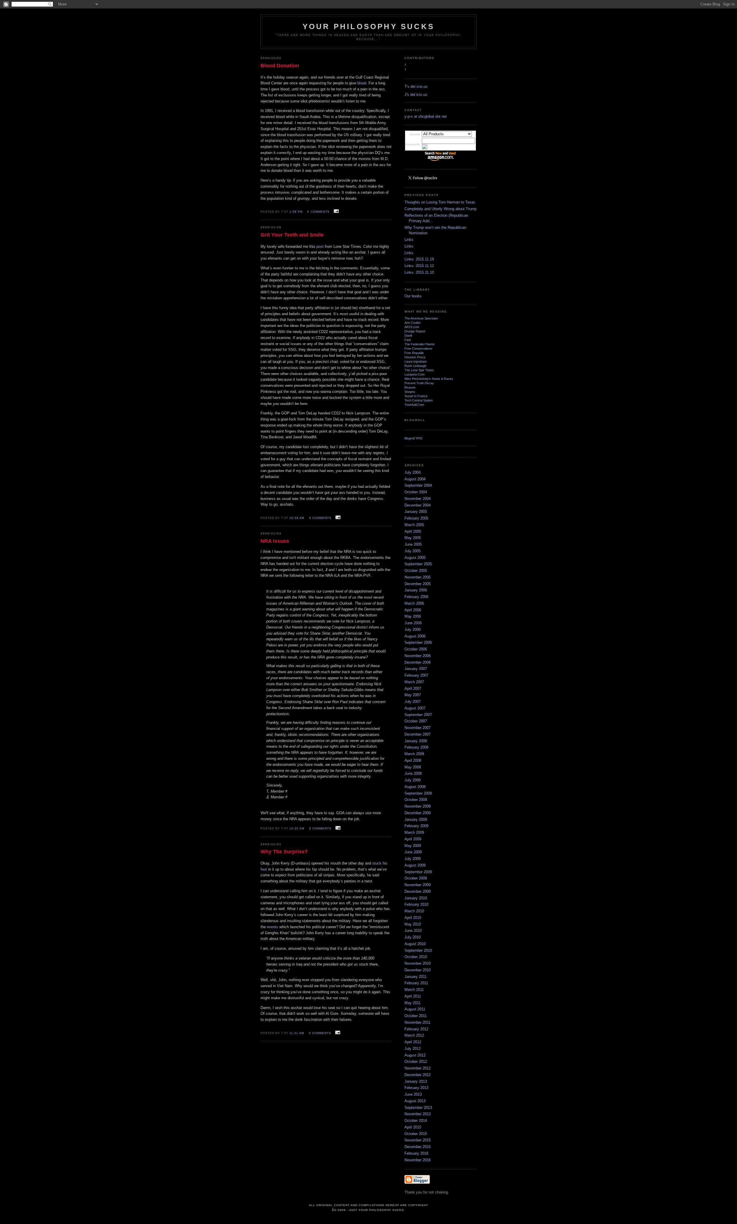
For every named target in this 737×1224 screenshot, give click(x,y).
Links (408, 239)
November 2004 (417, 498)
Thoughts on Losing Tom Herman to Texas (439, 202)
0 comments (318, 211)
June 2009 (413, 852)
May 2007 (412, 695)
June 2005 (413, 544)
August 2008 (415, 787)
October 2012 (415, 1061)
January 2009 (415, 819)
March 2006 (414, 603)
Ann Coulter (412, 322)
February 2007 (416, 675)
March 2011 (414, 989)
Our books (413, 296)
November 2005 (417, 577)
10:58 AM (296, 517)
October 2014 (415, 1120)
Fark (407, 340)
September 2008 (418, 793)
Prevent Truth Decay (419, 383)
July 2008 (412, 780)
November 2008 (417, 806)
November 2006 (417, 656)
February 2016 (416, 1153)
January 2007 (415, 669)
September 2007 (418, 715)
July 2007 (412, 701)
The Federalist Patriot (419, 344)
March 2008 (414, 754)
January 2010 (415, 898)
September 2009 (418, 872)
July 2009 (412, 858)
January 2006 (415, 590)
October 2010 (415, 957)
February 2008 (416, 747)
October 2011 (415, 1016)
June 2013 (413, 1094)
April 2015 (412, 1127)
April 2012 (412, 1042)
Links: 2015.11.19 (419, 259)
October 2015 (415, 1134)
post (320, 246)
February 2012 (416, 1029)
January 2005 (415, 511)
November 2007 (417, 728)
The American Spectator (421, 318)
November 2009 (417, 885)
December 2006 (417, 662)
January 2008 (415, 741)
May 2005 (412, 538)
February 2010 (416, 904)
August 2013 (415, 1101)
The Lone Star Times (419, 370)
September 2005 (418, 564)
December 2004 (417, 505)
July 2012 (412, 1048)
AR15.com (411, 327)
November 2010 (417, 963)
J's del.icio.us (415, 94)
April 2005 (412, 531)
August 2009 (415, 865)
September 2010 (418, 950)
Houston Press (415, 357)
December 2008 (417, 813)
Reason (409, 387)
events (272, 927)
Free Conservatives (418, 348)
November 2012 (417, 1068)
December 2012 (417, 1075)
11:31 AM (296, 1033)
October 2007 (415, 721)
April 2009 (412, 839)
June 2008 (413, 773)
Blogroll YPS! (413, 438)
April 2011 (412, 996)
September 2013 (418, 1107)
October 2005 (415, 570)
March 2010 (414, 911)
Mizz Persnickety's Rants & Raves (428, 378)
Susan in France (416, 396)
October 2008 (415, 799)
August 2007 (415, 708)
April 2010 (412, 917)
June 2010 (413, 930)
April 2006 (412, 610)
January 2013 (415, 1081)
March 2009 (414, 832)
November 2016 (417, 1160)
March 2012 (414, 1035)
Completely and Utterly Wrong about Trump (440, 209)
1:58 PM (296, 211)
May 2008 (412, 767)
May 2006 (412, 616)
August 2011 (414, 1009)
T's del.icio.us (416, 86)
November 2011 (417, 1022)
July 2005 (412, 551)
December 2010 (417, 970)
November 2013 (417, 1114)
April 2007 (412, 688)
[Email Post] (335, 211)
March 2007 (414, 682)
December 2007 (417, 734)
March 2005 (414, 525)
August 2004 (415, 479)
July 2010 (412, 937)
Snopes (409, 391)
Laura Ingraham (415, 361)
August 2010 (415, 944)
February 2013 (416, 1088)
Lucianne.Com (414, 374)
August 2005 (415, 557)
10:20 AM (296, 828)
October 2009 (415, 878)
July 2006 (412, 629)
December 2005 (417, 584)
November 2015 (417, 1140)
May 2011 (412, 1003)
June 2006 (413, 623)
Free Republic (414, 353)
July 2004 (412, 472)
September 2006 (418, 642)
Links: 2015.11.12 (419, 266)
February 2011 (416, 983)
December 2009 (417, 891)
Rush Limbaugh (415, 366)
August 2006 (415, 636)
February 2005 (416, 518)
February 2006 (416, 597)
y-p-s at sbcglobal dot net (425, 116)
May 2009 (412, 846)
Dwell (408, 335)
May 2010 (412, 924)
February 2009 (416, 826)
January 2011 (415, 976)
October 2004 (415, 492)
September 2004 (418, 485)
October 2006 (415, 649)
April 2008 (412, 760)
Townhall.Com (414, 404)
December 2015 (417, 1147)
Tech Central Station (418, 400)
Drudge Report (414, 331)
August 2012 (415, 1055)
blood (361, 83)
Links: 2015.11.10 (419, 272)
